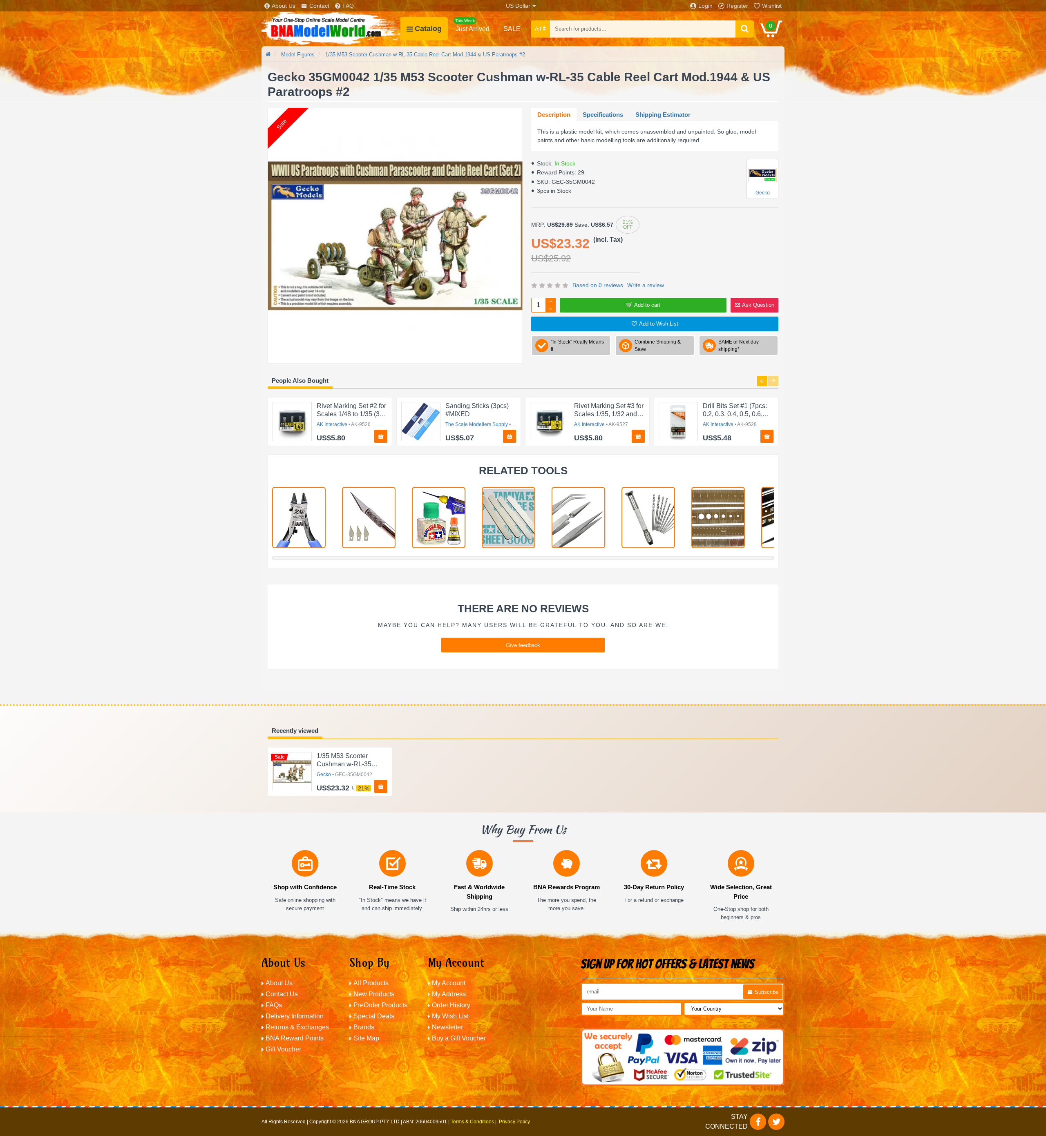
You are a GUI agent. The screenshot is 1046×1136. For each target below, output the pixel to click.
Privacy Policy (514, 1122)
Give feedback (523, 645)
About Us (283, 5)
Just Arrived (472, 25)
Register (737, 5)
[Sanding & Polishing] (508, 517)
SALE (512, 28)
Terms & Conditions (472, 1122)
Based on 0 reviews (597, 285)
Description (553, 114)
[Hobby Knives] (369, 517)
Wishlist (772, 5)
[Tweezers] (578, 517)
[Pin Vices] (648, 517)
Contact (319, 5)
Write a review (645, 285)
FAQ (348, 5)
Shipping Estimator (663, 114)
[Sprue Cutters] (299, 517)
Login (705, 5)
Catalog (428, 29)
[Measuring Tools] (718, 517)
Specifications (603, 114)
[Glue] (438, 517)
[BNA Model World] (331, 28)
